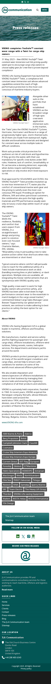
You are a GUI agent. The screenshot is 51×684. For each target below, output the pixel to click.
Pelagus (37, 480)
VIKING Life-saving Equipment (28, 494)
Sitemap (9, 520)
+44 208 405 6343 (13, 657)
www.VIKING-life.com (12, 422)
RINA (15, 484)
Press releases (8, 615)
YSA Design (8, 503)
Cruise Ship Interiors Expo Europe (19, 456)
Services (6, 605)
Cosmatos (8, 447)
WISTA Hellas (19, 498)
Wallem (6, 498)
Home (4, 601)
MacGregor (8, 475)
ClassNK (33, 443)
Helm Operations (11, 470)
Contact (5, 612)
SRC (5, 489)
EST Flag (24, 461)
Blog (4, 618)
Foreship (7, 466)
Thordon (7, 494)
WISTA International (38, 498)
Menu (44, 10)
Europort (34, 461)
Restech (7, 484)
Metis (19, 475)
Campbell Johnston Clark (15, 443)
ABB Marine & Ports (12, 433)
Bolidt (23, 438)
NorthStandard (32, 475)
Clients (5, 608)
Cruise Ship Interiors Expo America (20, 452)
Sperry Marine (38, 484)
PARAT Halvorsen (21, 480)
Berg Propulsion (10, 438)
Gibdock (18, 466)
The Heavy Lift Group (35, 489)
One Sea (7, 480)
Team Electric (16, 489)
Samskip (25, 484)
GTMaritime (30, 466)
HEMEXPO (27, 470)
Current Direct (10, 461)
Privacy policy (26, 668)
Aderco (28, 433)
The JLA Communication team (20, 516)
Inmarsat (39, 470)
